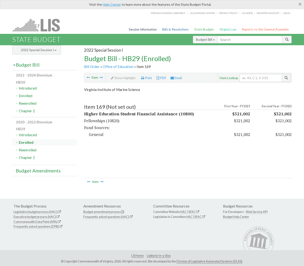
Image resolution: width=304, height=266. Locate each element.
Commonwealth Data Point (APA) (35, 222)
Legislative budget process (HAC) (35, 212)
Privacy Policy (228, 13)
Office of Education (118, 66)
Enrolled (25, 95)
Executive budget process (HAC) (35, 217)
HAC (183, 212)
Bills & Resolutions (175, 29)
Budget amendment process (102, 212)
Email (178, 78)
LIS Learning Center (202, 13)
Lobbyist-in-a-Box (159, 255)
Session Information (143, 29)
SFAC (192, 212)
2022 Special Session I (38, 50)
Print (148, 78)
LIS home (247, 13)
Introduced (28, 88)
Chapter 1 (27, 157)
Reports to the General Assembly (265, 29)
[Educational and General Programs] (88, 77)
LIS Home (137, 255)
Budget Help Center (236, 217)
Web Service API (257, 212)
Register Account (268, 13)
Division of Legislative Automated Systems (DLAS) (209, 261)
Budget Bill (204, 39)
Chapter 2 (27, 110)
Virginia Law (227, 29)
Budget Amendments (38, 170)
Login (286, 13)
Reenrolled (27, 103)
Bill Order (92, 66)
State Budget (204, 29)
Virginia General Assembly (168, 13)
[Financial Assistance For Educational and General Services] (101, 77)
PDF (162, 78)
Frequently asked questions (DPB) (36, 226)
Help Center (112, 4)
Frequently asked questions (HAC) (106, 217)
